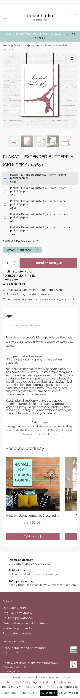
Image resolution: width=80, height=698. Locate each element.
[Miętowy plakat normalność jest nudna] (33, 484)
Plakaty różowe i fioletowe (40, 434)
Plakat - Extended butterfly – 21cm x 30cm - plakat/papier (39, 190)
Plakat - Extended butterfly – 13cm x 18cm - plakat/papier (39, 176)
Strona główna (11, 45)
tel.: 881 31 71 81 (14, 283)
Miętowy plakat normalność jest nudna (32, 515)
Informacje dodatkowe (23, 325)
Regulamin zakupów (17, 613)
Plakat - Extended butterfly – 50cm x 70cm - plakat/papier (39, 216)
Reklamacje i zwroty (17, 628)
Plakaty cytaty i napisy (47, 426)
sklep (26, 45)
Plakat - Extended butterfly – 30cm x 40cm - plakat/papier (39, 203)
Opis (9, 316)
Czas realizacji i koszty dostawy (25, 623)
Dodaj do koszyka (48, 263)
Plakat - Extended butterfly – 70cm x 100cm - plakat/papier (40, 229)
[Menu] (8, 17)
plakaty (37, 45)
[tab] (40, 316)
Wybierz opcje (33, 536)
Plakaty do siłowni (37, 430)
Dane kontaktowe (15, 607)
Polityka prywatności (18, 618)
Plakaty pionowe (61, 430)
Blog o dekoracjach (17, 633)
